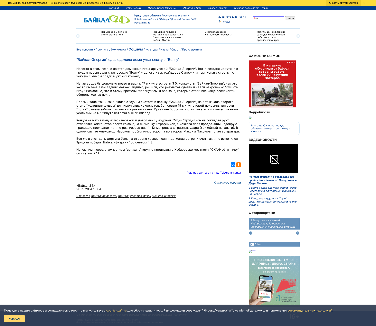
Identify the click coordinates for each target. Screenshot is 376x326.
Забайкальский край (146, 19)
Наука (164, 49)
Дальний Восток (180, 19)
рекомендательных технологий (310, 310)
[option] (110, 35)
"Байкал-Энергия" (164, 195)
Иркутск (123, 195)
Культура (152, 49)
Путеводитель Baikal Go (162, 7)
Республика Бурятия (175, 15)
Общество (83, 195)
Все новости (84, 49)
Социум (135, 49)
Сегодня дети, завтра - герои (251, 7)
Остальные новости (227, 182)
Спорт (175, 49)
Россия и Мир (142, 22)
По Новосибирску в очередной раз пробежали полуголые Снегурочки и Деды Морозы (273, 180)
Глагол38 (113, 7)
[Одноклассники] (238, 164)
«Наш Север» (133, 7)
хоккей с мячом (140, 195)
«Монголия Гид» (192, 7)
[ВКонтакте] (233, 164)
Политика (102, 49)
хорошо (14, 318)
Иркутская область (147, 15)
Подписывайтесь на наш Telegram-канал (213, 172)
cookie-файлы (116, 310)
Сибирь (164, 19)
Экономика (118, 49)
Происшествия (192, 49)
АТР (194, 19)
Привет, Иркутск (217, 7)
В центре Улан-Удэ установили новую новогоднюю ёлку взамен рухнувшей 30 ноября (273, 191)
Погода (225, 21)
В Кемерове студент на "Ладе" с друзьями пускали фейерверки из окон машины (273, 201)
